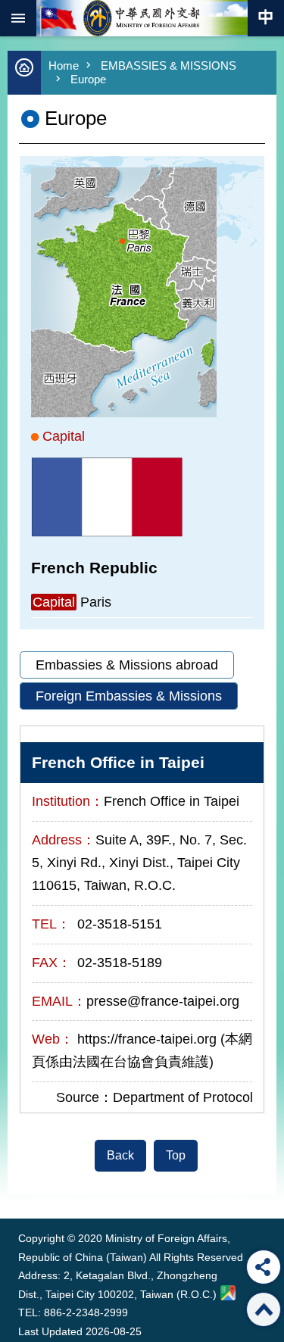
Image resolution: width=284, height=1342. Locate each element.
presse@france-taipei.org (162, 1001)
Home (63, 65)
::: (21, 1190)
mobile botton (18, 18)
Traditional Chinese (266, 18)
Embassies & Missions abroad (127, 665)
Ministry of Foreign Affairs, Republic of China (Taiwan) (142, 18)
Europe (88, 79)
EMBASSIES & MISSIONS (168, 65)
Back (120, 1155)
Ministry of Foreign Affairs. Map (228, 1292)
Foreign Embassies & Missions (129, 696)
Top (176, 1155)
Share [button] (263, 1267)
